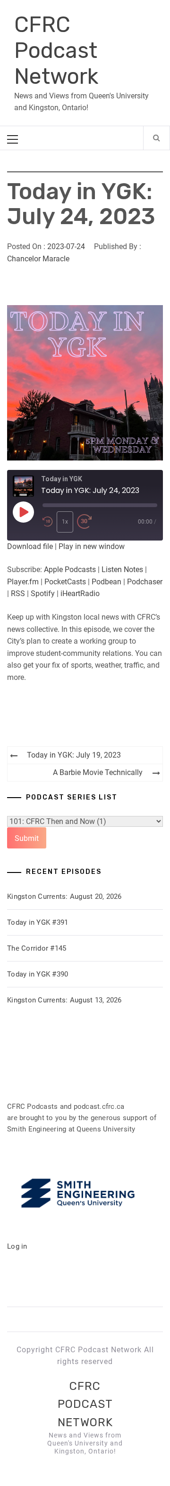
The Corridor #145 (36, 948)
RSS (18, 593)
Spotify (43, 593)
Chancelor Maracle (38, 258)
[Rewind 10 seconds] (47, 522)
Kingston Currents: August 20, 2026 (64, 896)
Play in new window (92, 546)
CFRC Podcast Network (56, 50)
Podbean (106, 581)
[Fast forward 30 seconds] (84, 522)
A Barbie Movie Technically (98, 772)
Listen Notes (122, 569)
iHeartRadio (80, 593)
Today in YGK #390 (37, 974)
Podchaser (144, 581)
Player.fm (23, 581)
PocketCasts (65, 581)
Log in (17, 1246)
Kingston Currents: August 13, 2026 (64, 1000)
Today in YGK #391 (37, 922)
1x (65, 521)
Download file (30, 546)
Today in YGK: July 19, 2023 (74, 755)
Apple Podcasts (70, 569)
